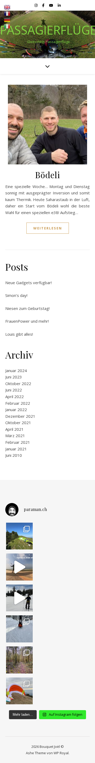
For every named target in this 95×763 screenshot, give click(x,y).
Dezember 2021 (20, 416)
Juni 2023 (13, 377)
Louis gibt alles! (19, 334)
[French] (7, 13)
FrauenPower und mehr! (27, 321)
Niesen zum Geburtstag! (27, 308)
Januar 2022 (16, 409)
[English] (7, 7)
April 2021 (14, 429)
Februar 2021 (17, 442)
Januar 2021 (16, 448)
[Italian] (7, 26)
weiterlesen (47, 228)
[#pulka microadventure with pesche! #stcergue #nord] (19, 598)
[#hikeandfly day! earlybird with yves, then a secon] (19, 691)
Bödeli (47, 174)
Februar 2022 (17, 403)
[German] (7, 20)
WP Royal (61, 753)
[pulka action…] (19, 628)
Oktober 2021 (18, 422)
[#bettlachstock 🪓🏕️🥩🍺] (19, 660)
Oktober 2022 (18, 383)
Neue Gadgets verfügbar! (28, 282)
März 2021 (15, 435)
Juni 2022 (13, 390)
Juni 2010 (13, 455)
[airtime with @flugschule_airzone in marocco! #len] (19, 567)
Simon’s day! (16, 295)
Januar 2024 (16, 370)
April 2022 (14, 396)
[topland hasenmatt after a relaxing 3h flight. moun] (19, 536)
